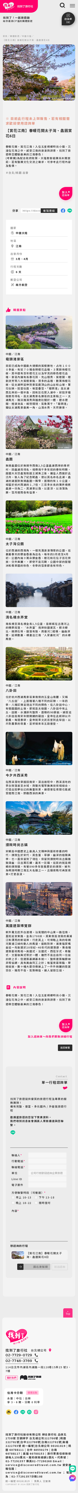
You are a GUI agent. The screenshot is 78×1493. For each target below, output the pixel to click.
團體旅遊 (15, 36)
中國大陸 (27, 36)
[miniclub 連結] (8, 1412)
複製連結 (49, 211)
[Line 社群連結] (29, 1412)
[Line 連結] (72, 1469)
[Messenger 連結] (72, 1478)
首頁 (5, 36)
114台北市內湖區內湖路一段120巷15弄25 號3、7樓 (38, 1369)
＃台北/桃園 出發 (17, 173)
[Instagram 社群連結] (36, 1412)
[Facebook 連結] (16, 1412)
